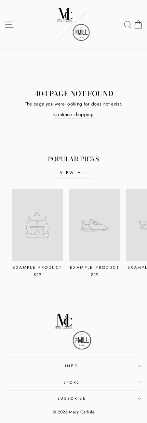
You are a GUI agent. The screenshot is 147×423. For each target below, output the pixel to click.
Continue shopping (73, 114)
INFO (72, 366)
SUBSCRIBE (71, 398)
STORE (72, 382)
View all (74, 173)
